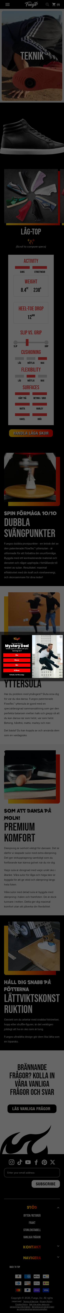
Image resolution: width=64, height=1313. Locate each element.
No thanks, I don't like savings (16, 675)
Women (17, 660)
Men (17, 655)
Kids (16, 665)
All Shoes (16, 670)
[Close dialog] (61, 637)
